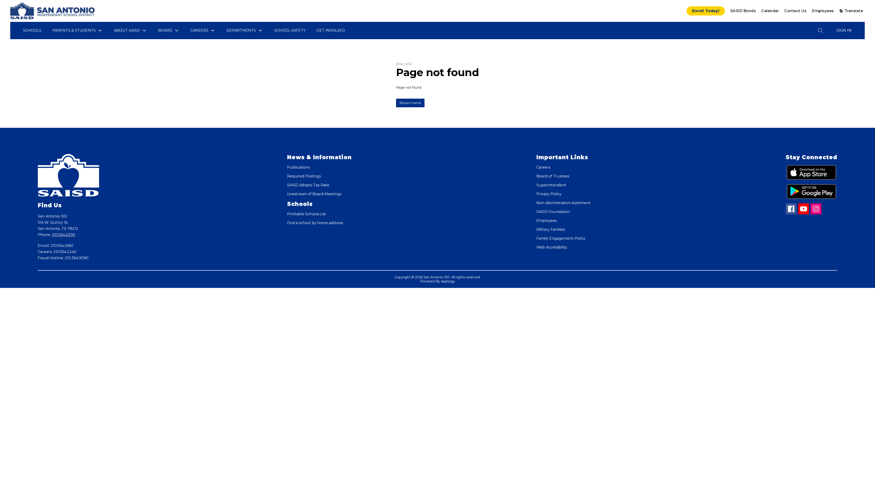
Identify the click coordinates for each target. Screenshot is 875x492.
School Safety (290, 30)
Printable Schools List (306, 214)
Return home (410, 103)
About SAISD (127, 30)
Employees (823, 11)
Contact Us (795, 11)
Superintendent (551, 185)
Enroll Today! (705, 11)
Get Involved (331, 30)
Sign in (844, 30)
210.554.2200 (63, 235)
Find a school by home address (315, 223)
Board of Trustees (552, 176)
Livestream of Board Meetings (314, 194)
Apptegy (448, 281)
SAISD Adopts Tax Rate (308, 185)
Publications (298, 167)
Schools (32, 30)
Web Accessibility (551, 247)
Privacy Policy (548, 194)
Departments (241, 30)
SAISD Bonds (743, 11)
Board (165, 30)
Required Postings (304, 176)
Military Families (550, 229)
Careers (199, 30)
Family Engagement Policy (560, 238)
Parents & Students (74, 30)
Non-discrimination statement (563, 203)
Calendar (770, 11)
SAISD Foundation (553, 212)
